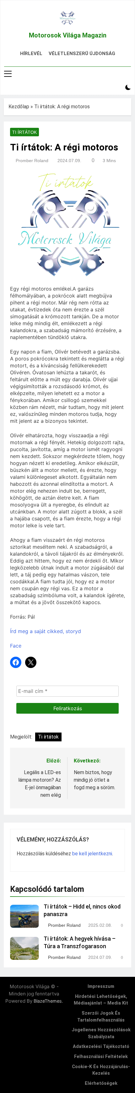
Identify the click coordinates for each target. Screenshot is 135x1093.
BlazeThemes (48, 1001)
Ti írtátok (24, 132)
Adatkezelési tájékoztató (101, 1046)
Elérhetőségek (101, 1083)
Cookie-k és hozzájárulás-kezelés (101, 1070)
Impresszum (101, 986)
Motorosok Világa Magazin (67, 35)
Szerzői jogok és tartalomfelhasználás (101, 1017)
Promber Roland (32, 160)
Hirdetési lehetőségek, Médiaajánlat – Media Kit (101, 1000)
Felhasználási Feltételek (101, 1056)
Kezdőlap (18, 107)
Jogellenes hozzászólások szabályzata (101, 1033)
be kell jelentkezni (92, 854)
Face (15, 646)
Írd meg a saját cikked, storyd (45, 631)
